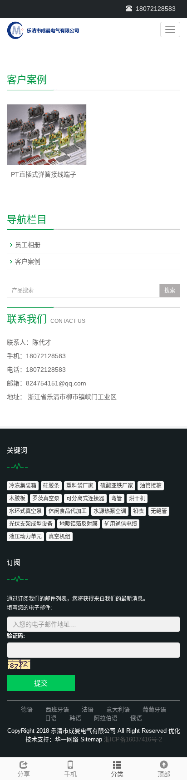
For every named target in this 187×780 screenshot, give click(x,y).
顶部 (163, 774)
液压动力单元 (25, 536)
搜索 (169, 290)
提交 (41, 683)
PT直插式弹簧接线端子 (43, 174)
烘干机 (137, 498)
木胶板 (17, 498)
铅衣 (138, 511)
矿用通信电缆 (120, 524)
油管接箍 (151, 486)
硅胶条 (51, 486)
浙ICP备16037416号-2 (133, 739)
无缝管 (159, 511)
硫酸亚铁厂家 (116, 486)
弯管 (116, 498)
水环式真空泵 (25, 511)
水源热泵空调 (110, 511)
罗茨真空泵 (45, 498)
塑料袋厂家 (80, 486)
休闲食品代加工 (68, 511)
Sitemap (91, 739)
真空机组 (59, 536)
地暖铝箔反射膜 (78, 524)
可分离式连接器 (85, 498)
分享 (23, 774)
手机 (70, 774)
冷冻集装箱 (22, 486)
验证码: (16, 636)
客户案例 (27, 261)
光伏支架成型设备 (31, 524)
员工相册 (27, 244)
